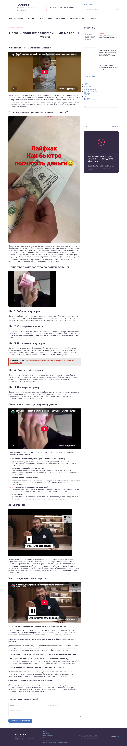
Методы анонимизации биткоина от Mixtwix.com (108, 36)
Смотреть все (115, 126)
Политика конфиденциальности (88, 740)
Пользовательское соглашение (51, 740)
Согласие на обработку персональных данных (56, 742)
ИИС (85, 88)
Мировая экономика (91, 91)
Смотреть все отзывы (90, 76)
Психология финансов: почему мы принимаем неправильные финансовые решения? (107, 53)
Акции (86, 83)
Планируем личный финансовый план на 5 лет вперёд (108, 67)
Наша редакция (47, 738)
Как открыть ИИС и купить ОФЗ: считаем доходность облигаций (101, 159)
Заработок (87, 86)
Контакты (45, 731)
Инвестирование (90, 90)
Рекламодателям (48, 735)
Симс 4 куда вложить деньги (62, 7)
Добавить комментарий (20, 720)
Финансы (87, 98)
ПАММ (86, 95)
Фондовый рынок (90, 100)
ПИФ (86, 96)
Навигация (46, 733)
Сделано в (108, 736)
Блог (85, 85)
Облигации (88, 93)
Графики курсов (88, 4)
